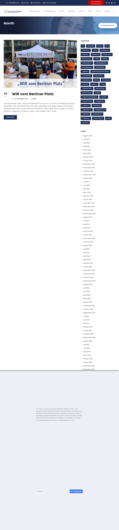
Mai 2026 (86, 146)
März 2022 (87, 299)
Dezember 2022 (89, 270)
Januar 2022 (87, 302)
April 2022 (86, 295)
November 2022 (89, 274)
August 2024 (87, 217)
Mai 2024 (86, 224)
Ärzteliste (85, 122)
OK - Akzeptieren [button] (76, 491)
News (90, 11)
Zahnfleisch (96, 105)
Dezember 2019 (88, 366)
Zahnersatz (85, 105)
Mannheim (85, 71)
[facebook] (106, 3)
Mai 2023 (86, 252)
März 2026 (87, 153)
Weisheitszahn (100, 88)
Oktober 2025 (88, 171)
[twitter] (109, 3)
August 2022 (87, 284)
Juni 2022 (86, 291)
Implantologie (86, 58)
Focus (95, 50)
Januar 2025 (87, 199)
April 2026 (86, 150)
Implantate (95, 54)
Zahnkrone (85, 114)
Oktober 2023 (88, 242)
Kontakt (107, 11)
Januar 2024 (87, 235)
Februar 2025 (88, 196)
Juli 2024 (86, 221)
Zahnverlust (86, 118)
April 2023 (86, 256)
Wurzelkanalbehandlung (89, 97)
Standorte (37, 3)
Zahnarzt (104, 97)
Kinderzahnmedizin (101, 63)
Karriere (98, 11)
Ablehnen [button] (39, 491)
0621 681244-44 (14, 3)
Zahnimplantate (49, 11)
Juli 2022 (86, 288)
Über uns (82, 11)
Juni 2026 (86, 143)
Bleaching (91, 46)
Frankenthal (104, 50)
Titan (102, 84)
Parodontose (86, 80)
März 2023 (87, 260)
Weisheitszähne (86, 93)
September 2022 (89, 281)
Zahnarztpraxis (87, 101)
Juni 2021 (86, 320)
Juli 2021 (86, 316)
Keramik (105, 58)
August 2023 (87, 245)
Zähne (108, 118)
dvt (107, 46)
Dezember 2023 (89, 238)
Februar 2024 (88, 231)
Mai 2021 (86, 323)
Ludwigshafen (100, 67)
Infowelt (61, 11)
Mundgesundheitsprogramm (100, 71)
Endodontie (85, 50)
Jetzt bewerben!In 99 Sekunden (96, 3)
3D (83, 46)
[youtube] (111, 3)
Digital (100, 46)
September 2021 (89, 313)
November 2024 (89, 206)
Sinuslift (94, 84)
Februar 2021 (88, 327)
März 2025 (87, 192)
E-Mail (26, 3)
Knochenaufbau (87, 67)
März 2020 (87, 355)
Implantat (85, 54)
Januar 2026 (87, 160)
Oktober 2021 (88, 309)
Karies (97, 58)
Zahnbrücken (99, 101)
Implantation (107, 54)
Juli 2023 (86, 249)
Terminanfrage (51, 3)
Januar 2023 (87, 267)
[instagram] (114, 3)
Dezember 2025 (89, 164)
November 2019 (88, 369)
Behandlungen (34, 11)
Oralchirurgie (86, 75)
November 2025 (89, 168)
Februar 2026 (88, 157)
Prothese (85, 84)
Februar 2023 (88, 263)
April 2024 (87, 228)
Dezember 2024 (89, 203)
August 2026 (87, 136)
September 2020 (89, 337)
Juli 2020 (86, 345)
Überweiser (71, 11)
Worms (97, 93)
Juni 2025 (86, 185)
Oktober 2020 (88, 334)
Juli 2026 (86, 139)
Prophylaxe (105, 80)
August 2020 (87, 341)
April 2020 (86, 352)
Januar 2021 (87, 330)
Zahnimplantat (86, 109)
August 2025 (87, 178)
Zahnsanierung (97, 114)
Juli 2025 (86, 182)
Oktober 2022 (88, 277)
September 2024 (89, 214)
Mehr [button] (73, 420)
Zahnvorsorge (98, 118)
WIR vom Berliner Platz (33, 94)
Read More (10, 117)
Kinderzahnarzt (87, 63)
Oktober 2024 (88, 210)
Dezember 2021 (88, 306)
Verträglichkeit (87, 88)
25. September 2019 (21, 99)
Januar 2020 (87, 362)
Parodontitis (99, 75)
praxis (96, 80)
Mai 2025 (86, 189)
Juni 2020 (86, 348)
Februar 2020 (88, 359)
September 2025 (89, 175)
